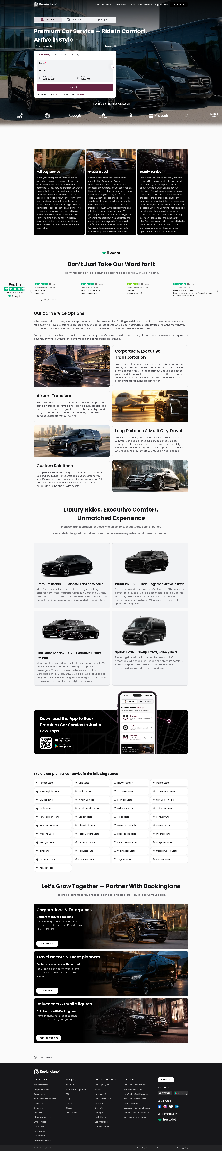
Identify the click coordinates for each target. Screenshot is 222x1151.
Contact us (165, 1079)
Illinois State (46, 850)
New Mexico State (49, 825)
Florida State (84, 791)
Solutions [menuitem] (135, 4)
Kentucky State (164, 816)
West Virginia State (49, 791)
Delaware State (125, 808)
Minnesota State (86, 842)
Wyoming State (86, 799)
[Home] (35, 1057)
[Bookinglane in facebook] (159, 1106)
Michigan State (124, 799)
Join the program (49, 1037)
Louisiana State (47, 799)
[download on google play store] (63, 746)
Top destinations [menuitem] (101, 4)
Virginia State (124, 859)
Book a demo (47, 943)
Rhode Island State (126, 833)
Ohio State (83, 782)
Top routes (130, 1079)
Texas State (123, 816)
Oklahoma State (164, 833)
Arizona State (163, 859)
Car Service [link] (46, 1057)
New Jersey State (165, 799)
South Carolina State (88, 808)
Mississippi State (86, 825)
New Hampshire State (51, 816)
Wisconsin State (48, 833)
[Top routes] (138, 1079)
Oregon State (85, 816)
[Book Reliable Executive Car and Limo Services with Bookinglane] (45, 4)
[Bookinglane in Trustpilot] (167, 1119)
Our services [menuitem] (120, 4)
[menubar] (103, 4)
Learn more (47, 990)
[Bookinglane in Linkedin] (177, 1106)
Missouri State (163, 825)
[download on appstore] (63, 739)
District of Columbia (127, 825)
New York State (125, 782)
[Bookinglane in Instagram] (165, 1106)
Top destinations (104, 1079)
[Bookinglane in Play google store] (181, 1093)
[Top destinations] (115, 1079)
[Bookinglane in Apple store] (165, 1093)
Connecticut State (165, 791)
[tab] (48, 19)
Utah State (45, 808)
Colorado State (86, 859)
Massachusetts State (166, 850)
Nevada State (46, 782)
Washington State (126, 850)
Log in (57, 94)
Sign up (80, 94)
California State (164, 808)
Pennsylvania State (127, 842)
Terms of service (169, 1148)
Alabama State (47, 859)
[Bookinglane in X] (171, 1106)
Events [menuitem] (147, 4)
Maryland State (164, 842)
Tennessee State (87, 850)
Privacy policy (182, 1148)
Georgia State (47, 842)
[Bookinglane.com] (111, 253)
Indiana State (162, 782)
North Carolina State (88, 833)
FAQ (166, 4)
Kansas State (46, 867)
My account (178, 4)
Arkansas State (125, 791)
